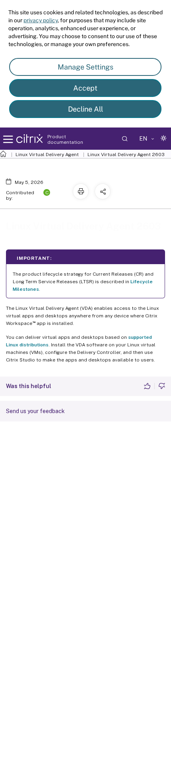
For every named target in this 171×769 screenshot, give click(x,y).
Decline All (85, 109)
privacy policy (40, 20)
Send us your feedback (35, 411)
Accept (85, 88)
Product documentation (65, 139)
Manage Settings (85, 67)
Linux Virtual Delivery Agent (47, 154)
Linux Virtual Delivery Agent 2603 (126, 154)
